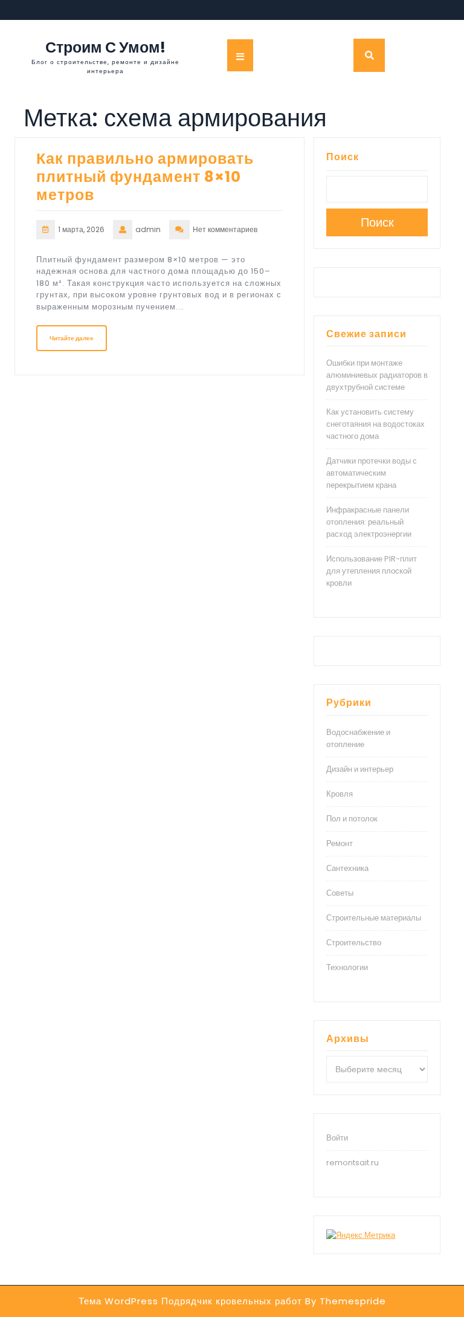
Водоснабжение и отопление (358, 738)
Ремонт (339, 843)
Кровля (339, 794)
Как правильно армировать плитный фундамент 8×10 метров (145, 176)
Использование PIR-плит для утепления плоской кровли (371, 571)
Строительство (353, 942)
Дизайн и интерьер (359, 769)
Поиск (342, 157)
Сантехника (347, 868)
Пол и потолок (352, 818)
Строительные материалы (373, 918)
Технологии (347, 967)
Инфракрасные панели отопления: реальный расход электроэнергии (368, 522)
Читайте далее (72, 338)
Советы (339, 893)
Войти (337, 1138)
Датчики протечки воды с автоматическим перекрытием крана (371, 473)
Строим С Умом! (105, 47)
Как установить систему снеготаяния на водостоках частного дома (375, 424)
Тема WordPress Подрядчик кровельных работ (190, 1301)
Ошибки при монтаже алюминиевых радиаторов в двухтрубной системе (377, 375)
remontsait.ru (352, 1162)
